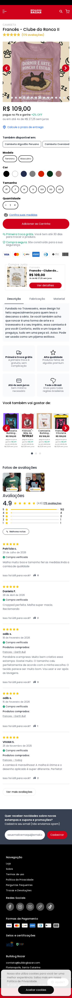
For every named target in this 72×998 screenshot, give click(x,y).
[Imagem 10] (44, 98)
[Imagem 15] (64, 98)
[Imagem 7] (32, 98)
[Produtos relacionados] (32, 453)
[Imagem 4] (20, 98)
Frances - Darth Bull (14, 652)
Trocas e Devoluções (18, 890)
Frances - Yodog (12, 760)
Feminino (10, 158)
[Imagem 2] (12, 98)
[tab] (14, 299)
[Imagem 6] (28, 98)
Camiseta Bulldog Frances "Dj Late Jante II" (11, 432)
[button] (5, 11)
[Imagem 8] (36, 98)
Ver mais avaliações (19, 792)
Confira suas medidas (23, 215)
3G (50, 189)
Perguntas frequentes (19, 885)
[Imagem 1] (8, 98)
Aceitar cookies (36, 990)
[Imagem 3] (16, 98)
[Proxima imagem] (65, 68)
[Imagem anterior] (6, 68)
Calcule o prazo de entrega (25, 127)
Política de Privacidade (19, 879)
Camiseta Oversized (57, 144)
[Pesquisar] (61, 11)
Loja (8, 863)
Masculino (25, 158)
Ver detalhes (45, 285)
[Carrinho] (67, 11)
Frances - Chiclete (61, 432)
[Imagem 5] (24, 98)
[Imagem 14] (60, 98)
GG (42, 189)
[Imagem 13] (56, 98)
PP (7, 189)
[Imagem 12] (52, 98)
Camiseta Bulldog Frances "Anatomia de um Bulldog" (44, 432)
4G (59, 189)
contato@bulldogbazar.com (23, 962)
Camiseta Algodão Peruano (22, 144)
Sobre (9, 869)
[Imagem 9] (40, 98)
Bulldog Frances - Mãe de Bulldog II (27, 432)
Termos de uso (15, 874)
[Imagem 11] (48, 98)
